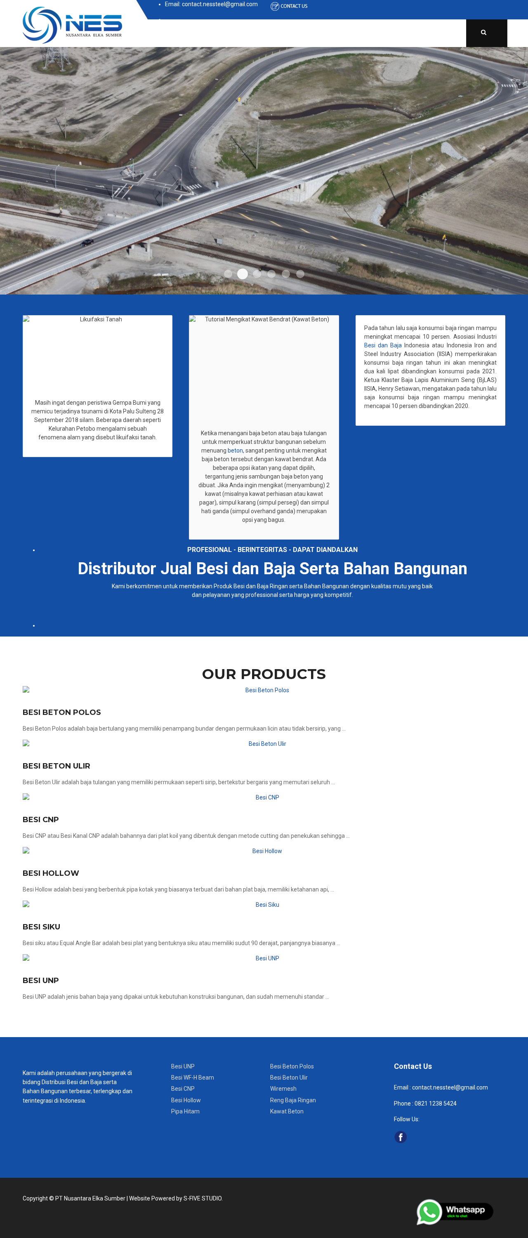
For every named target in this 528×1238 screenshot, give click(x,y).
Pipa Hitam (185, 1111)
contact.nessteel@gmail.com (450, 1087)
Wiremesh (283, 1088)
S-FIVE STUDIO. (203, 1198)
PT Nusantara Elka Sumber (90, 1198)
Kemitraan (435, 33)
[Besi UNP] (264, 958)
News (347, 33)
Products (247, 33)
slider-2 (242, 274)
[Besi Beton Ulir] (264, 744)
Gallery (387, 33)
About (201, 33)
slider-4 (271, 274)
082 (418, 1103)
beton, (235, 450)
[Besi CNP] (264, 797)
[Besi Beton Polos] (264, 690)
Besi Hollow (51, 873)
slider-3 (257, 274)
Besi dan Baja (383, 345)
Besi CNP (41, 819)
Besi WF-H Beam (192, 1077)
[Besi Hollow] (264, 851)
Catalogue (301, 33)
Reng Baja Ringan (293, 1100)
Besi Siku (41, 926)
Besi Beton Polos (62, 712)
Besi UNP (41, 980)
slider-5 (286, 274)
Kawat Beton (287, 1111)
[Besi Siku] (264, 905)
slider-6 (300, 274)
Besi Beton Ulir (56, 766)
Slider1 (228, 274)
